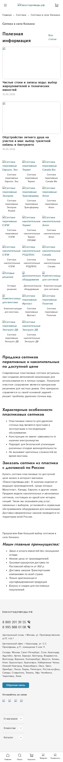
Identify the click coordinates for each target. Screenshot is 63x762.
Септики (21, 15)
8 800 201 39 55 (14, 622)
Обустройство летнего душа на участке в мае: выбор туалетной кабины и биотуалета (26, 141)
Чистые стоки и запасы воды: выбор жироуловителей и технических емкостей (29, 86)
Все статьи (52, 37)
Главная (6, 15)
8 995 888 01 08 (14, 627)
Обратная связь (15, 685)
